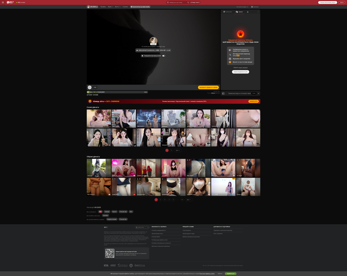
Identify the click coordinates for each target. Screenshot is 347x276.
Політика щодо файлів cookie (159, 240)
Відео (110, 7)
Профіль (103, 7)
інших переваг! (243, 67)
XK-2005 (97, 207)
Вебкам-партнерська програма (191, 236)
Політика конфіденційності (159, 230)
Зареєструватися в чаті (240, 71)
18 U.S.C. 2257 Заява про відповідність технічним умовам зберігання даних (223, 265)
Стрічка (125, 7)
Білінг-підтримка (218, 233)
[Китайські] (100, 211)
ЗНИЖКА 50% (254, 101)
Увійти (341, 2)
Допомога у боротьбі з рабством (161, 246)
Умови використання (157, 233)
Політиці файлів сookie (207, 273)
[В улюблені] (89, 87)
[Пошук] (188, 2)
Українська (141, 227)
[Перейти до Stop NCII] (140, 265)
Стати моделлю (187, 230)
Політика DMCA (156, 236)
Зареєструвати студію (189, 233)
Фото (118, 7)
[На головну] (10, 2)
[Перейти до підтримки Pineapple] (131, 265)
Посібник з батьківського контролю (161, 243)
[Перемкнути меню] (3, 2)
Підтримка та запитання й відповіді (223, 230)
